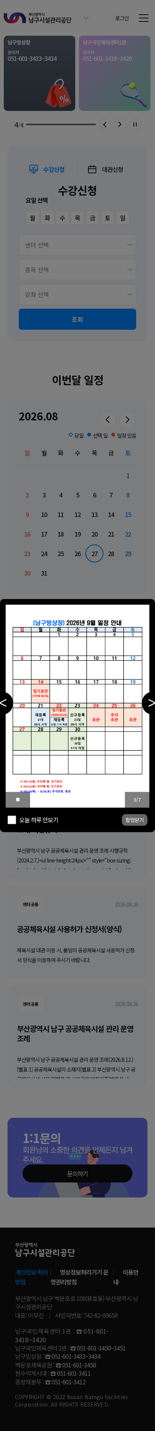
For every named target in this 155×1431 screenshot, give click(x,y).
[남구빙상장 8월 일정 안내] (77, 706)
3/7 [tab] (137, 799)
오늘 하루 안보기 (38, 819)
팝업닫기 (135, 819)
